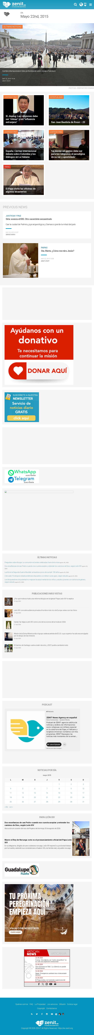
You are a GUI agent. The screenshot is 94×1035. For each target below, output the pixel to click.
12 (23, 793)
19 (23, 797)
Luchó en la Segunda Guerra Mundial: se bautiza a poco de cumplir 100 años (32, 572)
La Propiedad (40, 1004)
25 (11, 802)
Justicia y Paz (11, 97)
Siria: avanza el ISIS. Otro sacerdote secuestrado (29, 219)
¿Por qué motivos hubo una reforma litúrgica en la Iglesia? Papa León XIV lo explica (44, 599)
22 (59, 797)
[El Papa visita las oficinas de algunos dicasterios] (23, 179)
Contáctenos (51, 1008)
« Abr (6, 807)
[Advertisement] (47, 304)
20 (35, 797)
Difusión (62, 1004)
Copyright (41, 1008)
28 (47, 802)
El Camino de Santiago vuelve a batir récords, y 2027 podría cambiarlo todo (41, 645)
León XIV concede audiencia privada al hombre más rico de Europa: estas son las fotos (45, 610)
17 (83, 793)
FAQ (31, 1004)
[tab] (35, 953)
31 (83, 802)
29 (59, 802)
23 (71, 797)
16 (71, 793)
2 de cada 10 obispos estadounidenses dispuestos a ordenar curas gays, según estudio (36, 576)
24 (83, 797)
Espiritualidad (56, 97)
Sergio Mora (10, 234)
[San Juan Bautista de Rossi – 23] (69, 110)
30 (71, 802)
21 (47, 797)
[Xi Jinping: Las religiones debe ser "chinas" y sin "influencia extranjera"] (23, 110)
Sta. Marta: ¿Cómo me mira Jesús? (57, 250)
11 (11, 793)
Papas (7, 167)
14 (47, 793)
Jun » (11, 807)
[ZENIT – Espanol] (26, 4)
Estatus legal (72, 1004)
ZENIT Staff (6, 81)
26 (23, 802)
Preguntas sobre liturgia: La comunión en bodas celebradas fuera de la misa (32, 562)
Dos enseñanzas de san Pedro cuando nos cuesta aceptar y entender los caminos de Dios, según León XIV (43, 566)
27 (35, 802)
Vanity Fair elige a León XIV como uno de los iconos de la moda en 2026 (40, 622)
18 (11, 797)
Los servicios (52, 1004)
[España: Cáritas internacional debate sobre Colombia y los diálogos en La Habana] (23, 145)
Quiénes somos (21, 1004)
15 (59, 793)
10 (83, 789)
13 (35, 793)
